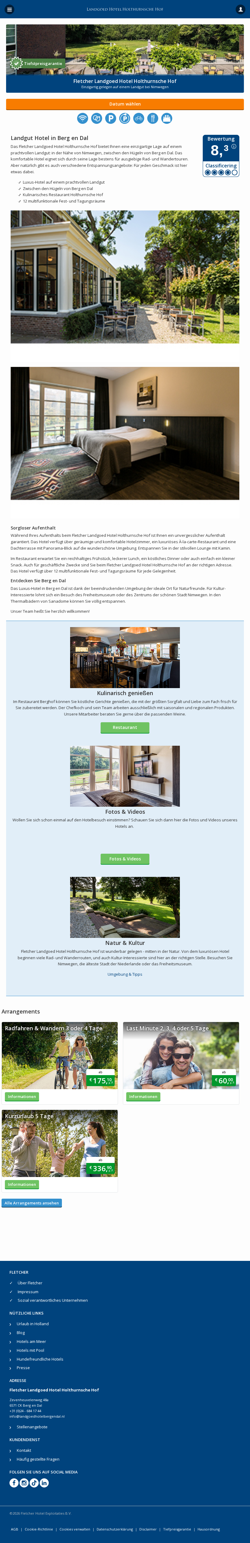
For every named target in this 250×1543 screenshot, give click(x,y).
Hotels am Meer (31, 1341)
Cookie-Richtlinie (39, 1529)
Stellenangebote (32, 1427)
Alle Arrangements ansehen (32, 1203)
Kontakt (24, 1450)
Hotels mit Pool (30, 1350)
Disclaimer (148, 1529)
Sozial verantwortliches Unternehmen (53, 1300)
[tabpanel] (60, 1063)
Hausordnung (209, 1529)
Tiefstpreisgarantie (43, 63)
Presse (23, 1367)
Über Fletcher (30, 1283)
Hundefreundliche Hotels (40, 1359)
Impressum (28, 1291)
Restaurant (125, 727)
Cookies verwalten (74, 1529)
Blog (21, 1332)
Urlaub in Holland (33, 1323)
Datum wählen (125, 104)
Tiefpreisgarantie (177, 1529)
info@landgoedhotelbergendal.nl (37, 1416)
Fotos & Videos (125, 859)
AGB (14, 1529)
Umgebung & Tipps (125, 974)
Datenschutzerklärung (115, 1529)
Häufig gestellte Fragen (38, 1459)
